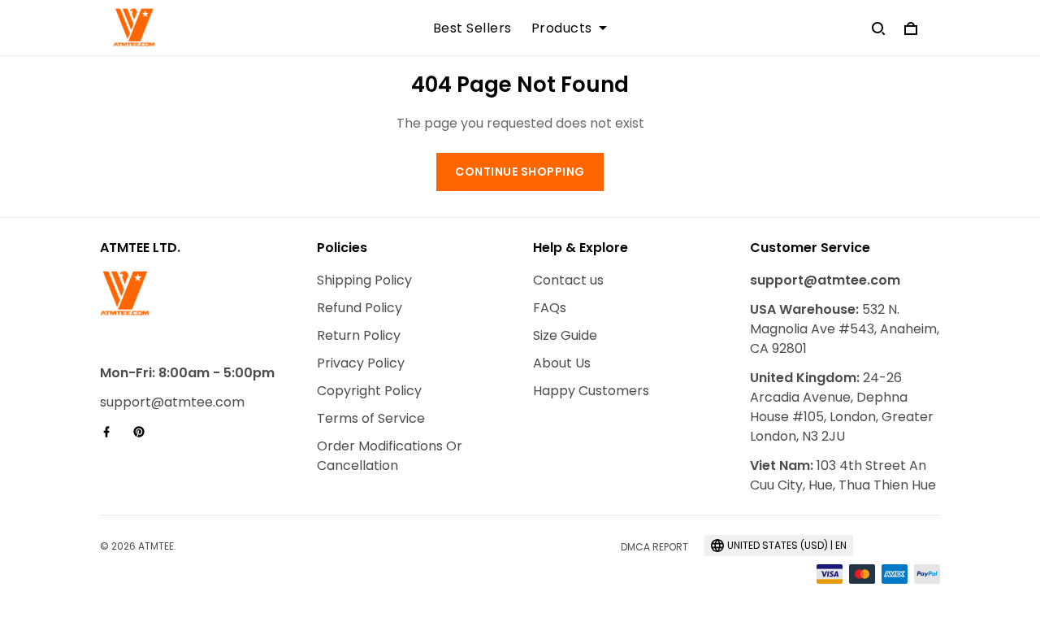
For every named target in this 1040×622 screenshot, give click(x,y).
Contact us (568, 280)
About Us (562, 363)
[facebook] (111, 431)
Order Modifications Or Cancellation (389, 456)
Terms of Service (371, 418)
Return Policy (359, 335)
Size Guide (565, 335)
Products (561, 28)
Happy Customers (591, 390)
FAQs (549, 307)
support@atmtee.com (172, 402)
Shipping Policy (364, 280)
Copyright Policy (369, 390)
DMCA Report (654, 547)
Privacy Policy (361, 363)
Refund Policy (359, 307)
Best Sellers (472, 28)
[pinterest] (143, 431)
